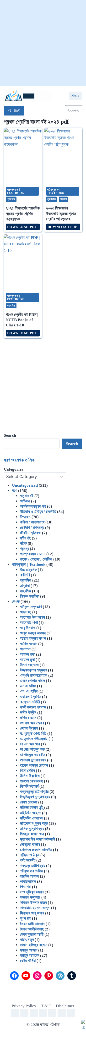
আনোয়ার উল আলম (32, 617)
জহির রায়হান (28, 717)
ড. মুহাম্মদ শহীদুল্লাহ (34, 739)
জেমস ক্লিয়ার (29, 728)
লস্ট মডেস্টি (27, 860)
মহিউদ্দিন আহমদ (30, 813)
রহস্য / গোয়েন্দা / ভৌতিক (36, 559)
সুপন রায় (25, 918)
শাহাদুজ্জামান (28, 881)
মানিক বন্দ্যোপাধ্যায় (32, 828)
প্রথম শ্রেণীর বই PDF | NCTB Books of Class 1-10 (22, 319)
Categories (13, 469)
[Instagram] (43, 1013)
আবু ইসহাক (27, 628)
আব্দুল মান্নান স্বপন (33, 638)
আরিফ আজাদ (28, 644)
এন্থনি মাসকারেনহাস (33, 675)
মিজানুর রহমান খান (32, 834)
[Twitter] (34, 1013)
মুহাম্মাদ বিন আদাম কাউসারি (37, 839)
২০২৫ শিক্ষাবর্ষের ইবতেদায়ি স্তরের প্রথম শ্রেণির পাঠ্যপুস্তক (61, 213)
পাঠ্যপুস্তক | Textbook (15, 191)
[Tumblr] (71, 1013)
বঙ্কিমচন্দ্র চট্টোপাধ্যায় (34, 791)
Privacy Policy (24, 1006)
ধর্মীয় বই (25, 538)
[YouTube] (24, 1013)
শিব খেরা (25, 887)
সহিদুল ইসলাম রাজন (33, 902)
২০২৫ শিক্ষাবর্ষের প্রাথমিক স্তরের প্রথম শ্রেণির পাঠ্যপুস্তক (23, 213)
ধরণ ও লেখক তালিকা (19, 459)
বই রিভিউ (14, 111)
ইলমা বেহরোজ (29, 665)
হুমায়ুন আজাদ (28, 950)
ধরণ (14, 490)
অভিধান (25, 501)
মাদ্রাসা (63, 199)
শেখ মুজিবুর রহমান (32, 892)
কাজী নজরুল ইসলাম (33, 707)
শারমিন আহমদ (29, 876)
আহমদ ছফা (27, 654)
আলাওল (25, 649)
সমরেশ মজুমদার (30, 897)
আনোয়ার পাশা (29, 622)
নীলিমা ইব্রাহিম (30, 776)
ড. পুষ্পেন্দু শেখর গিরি (33, 733)
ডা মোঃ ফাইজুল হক (32, 749)
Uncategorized (25, 485)
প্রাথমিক (11, 199)
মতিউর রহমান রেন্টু (31, 807)
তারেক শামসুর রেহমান (34, 765)
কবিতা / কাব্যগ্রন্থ (32, 522)
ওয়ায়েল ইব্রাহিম (30, 696)
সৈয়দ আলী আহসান (32, 924)
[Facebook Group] (62, 1013)
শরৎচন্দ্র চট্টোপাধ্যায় (32, 865)
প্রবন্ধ (24, 548)
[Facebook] (15, 1013)
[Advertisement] (43, 43)
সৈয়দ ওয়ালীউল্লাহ (32, 929)
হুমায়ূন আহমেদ (29, 955)
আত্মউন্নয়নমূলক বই (33, 506)
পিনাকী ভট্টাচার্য (29, 786)
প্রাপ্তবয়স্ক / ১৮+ (32, 554)
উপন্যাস (25, 517)
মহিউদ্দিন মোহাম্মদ (31, 818)
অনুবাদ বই (26, 496)
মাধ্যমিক (25, 591)
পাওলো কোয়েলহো (31, 781)
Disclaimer (65, 1006)
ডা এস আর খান (30, 744)
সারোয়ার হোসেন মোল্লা (35, 908)
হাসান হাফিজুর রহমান (33, 945)
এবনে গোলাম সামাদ (32, 680)
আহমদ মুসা (27, 659)
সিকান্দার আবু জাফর (32, 913)
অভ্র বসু (25, 612)
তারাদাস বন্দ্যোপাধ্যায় (33, 760)
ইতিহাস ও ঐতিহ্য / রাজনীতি (38, 511)
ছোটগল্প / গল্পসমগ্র (32, 527)
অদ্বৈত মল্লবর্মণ (31, 607)
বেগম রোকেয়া (28, 802)
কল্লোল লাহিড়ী (30, 702)
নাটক (23, 543)
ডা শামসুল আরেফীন (32, 755)
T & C (46, 1006)
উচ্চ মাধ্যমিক (28, 569)
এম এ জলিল (28, 686)
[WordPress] (52, 1013)
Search (72, 443)
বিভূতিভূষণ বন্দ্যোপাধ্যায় (35, 797)
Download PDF (23, 227)
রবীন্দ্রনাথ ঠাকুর (29, 855)
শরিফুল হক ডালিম (31, 871)
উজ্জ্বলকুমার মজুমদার (33, 670)
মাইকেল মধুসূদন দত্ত (34, 823)
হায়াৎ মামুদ (27, 939)
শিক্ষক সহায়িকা (29, 596)
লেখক (16, 601)
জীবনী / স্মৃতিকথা (30, 533)
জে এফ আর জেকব (32, 723)
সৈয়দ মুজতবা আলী (31, 934)
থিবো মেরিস (27, 770)
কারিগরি (25, 575)
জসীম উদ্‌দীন (28, 712)
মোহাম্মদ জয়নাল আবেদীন (36, 849)
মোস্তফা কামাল (30, 844)
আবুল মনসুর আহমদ (33, 633)
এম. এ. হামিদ (29, 691)
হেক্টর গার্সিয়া (28, 960)
